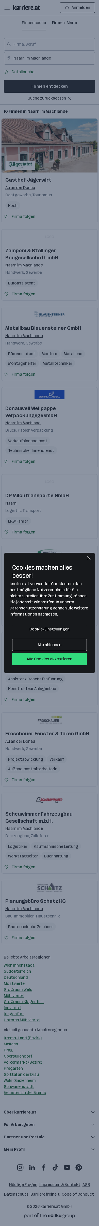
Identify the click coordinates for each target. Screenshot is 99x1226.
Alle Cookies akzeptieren (49, 659)
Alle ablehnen (50, 644)
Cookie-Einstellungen (49, 629)
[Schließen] (88, 557)
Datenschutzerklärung (31, 608)
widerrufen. (44, 602)
